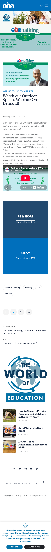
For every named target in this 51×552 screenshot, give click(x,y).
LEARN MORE (34, 547)
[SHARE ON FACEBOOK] (6, 312)
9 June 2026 (22, 435)
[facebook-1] (14, 469)
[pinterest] (37, 469)
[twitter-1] (20, 469)
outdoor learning (12, 288)
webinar (8, 293)
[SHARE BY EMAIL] (21, 312)
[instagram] (25, 469)
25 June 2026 (23, 421)
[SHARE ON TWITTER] (13, 312)
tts (38, 288)
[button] (46, 6)
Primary (15, 91)
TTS (21, 91)
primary (28, 288)
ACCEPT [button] (14, 547)
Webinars (28, 91)
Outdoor (7, 91)
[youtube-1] (31, 469)
